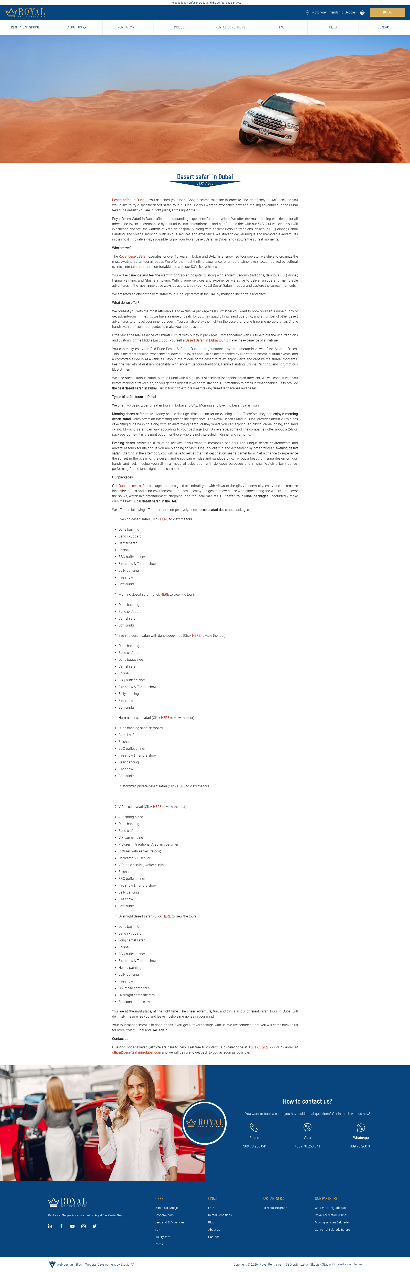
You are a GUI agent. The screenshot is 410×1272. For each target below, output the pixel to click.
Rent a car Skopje (166, 1208)
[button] (362, 12)
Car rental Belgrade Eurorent (334, 1229)
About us (214, 1229)
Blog (211, 1222)
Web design (65, 1264)
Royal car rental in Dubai (331, 1215)
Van (157, 1229)
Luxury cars (162, 1237)
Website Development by (102, 1264)
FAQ (211, 1208)
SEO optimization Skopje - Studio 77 (310, 1264)
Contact (213, 1237)
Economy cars (164, 1215)
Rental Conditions (220, 1215)
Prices (159, 1244)
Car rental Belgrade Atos (331, 1208)
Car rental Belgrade (274, 1208)
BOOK (387, 12)
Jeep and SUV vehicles (169, 1222)
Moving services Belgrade (331, 1222)
